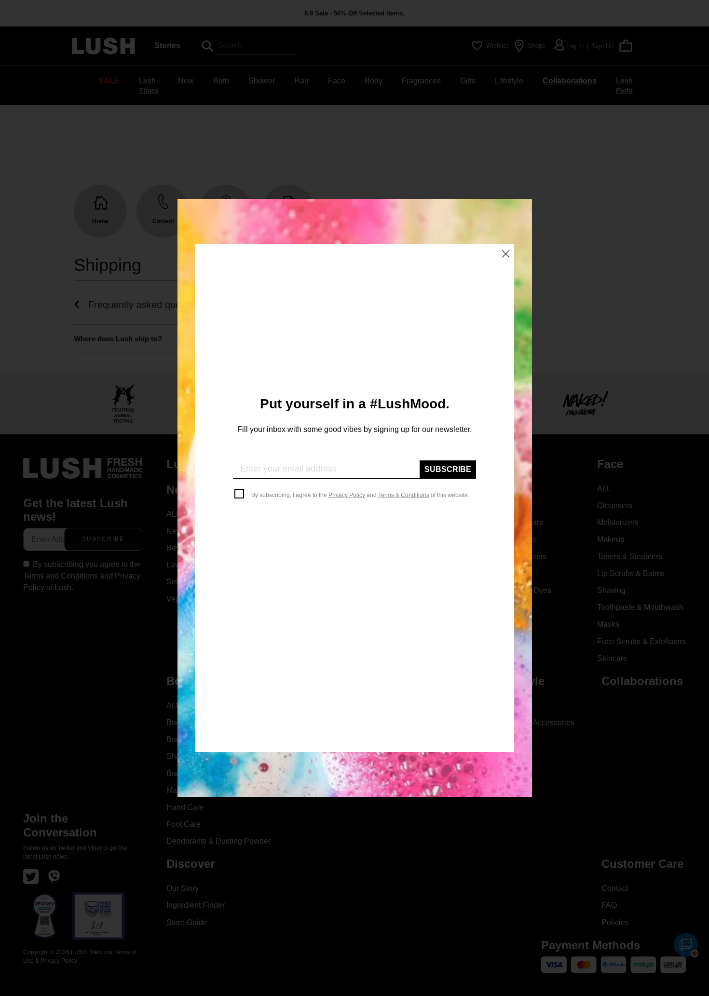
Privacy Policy (346, 495)
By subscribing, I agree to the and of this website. (360, 495)
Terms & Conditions (403, 495)
